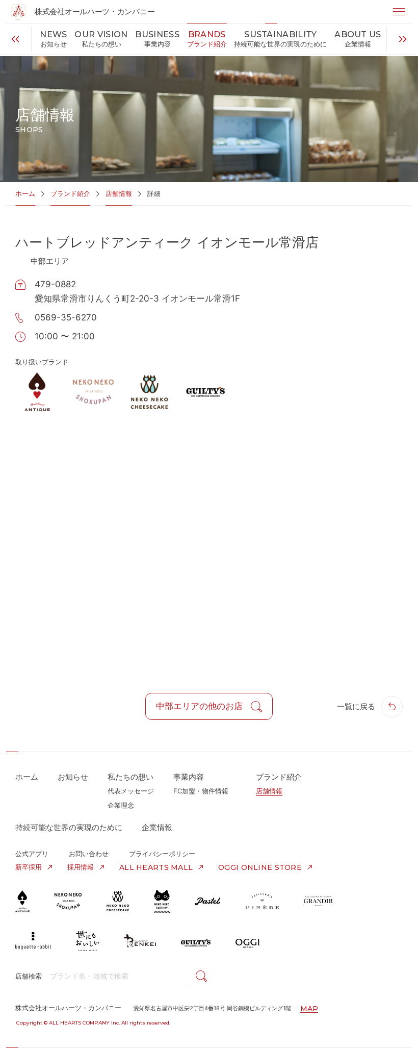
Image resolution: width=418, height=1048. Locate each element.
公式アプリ (31, 854)
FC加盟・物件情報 (200, 791)
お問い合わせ (89, 854)
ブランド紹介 (70, 193)
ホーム (25, 193)
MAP (309, 1008)
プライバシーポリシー (162, 854)
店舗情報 (119, 193)
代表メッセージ (131, 791)
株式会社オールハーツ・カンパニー (94, 11)
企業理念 (121, 805)
